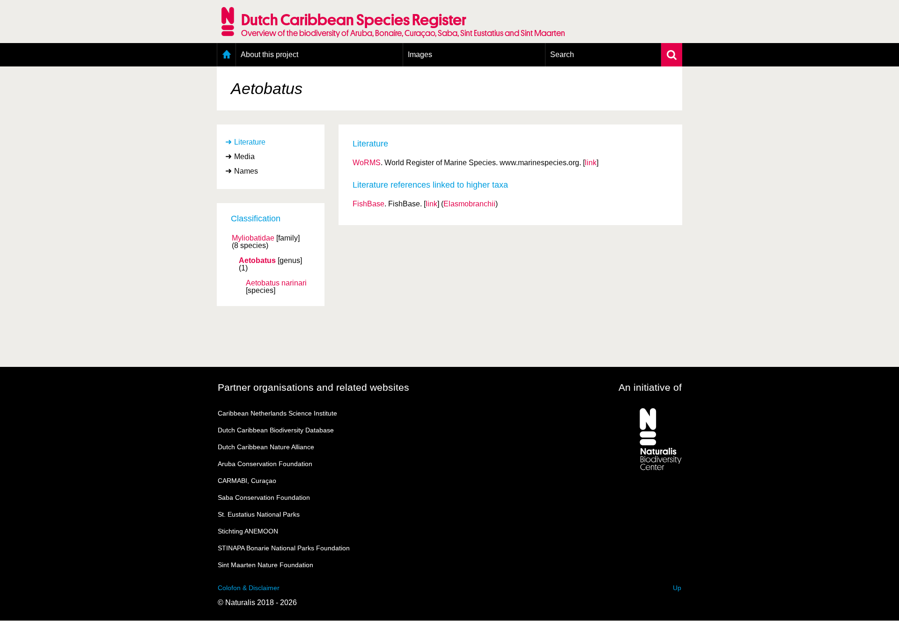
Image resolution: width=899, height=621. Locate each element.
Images (420, 54)
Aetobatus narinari (276, 283)
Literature (249, 142)
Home (226, 54)
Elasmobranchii (469, 204)
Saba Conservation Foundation (264, 497)
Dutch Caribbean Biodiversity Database (276, 430)
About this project (269, 54)
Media (244, 157)
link (591, 163)
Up (677, 588)
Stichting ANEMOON (248, 531)
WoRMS (367, 163)
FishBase (368, 204)
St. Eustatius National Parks (259, 514)
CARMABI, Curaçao (247, 480)
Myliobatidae (253, 238)
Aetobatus (257, 260)
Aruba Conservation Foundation (265, 464)
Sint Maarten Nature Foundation (265, 565)
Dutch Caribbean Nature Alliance (266, 447)
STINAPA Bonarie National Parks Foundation (284, 548)
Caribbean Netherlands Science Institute (277, 413)
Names (246, 171)
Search (562, 54)
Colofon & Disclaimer (249, 588)
